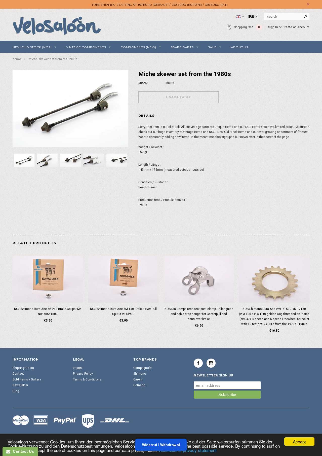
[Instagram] (211, 363)
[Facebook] (198, 363)
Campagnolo (142, 368)
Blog (16, 391)
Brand (143, 83)
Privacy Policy (83, 373)
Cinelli (137, 379)
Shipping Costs (23, 368)
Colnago (139, 385)
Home (17, 59)
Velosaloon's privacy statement (187, 450)
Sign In (273, 27)
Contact (18, 373)
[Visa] (71, 421)
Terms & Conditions (87, 379)
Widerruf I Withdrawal (161, 445)
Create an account (296, 27)
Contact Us (22, 451)
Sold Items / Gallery (27, 379)
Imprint (78, 368)
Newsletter (20, 385)
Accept (299, 441)
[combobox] (286, 16)
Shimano (139, 373)
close (308, 4)
